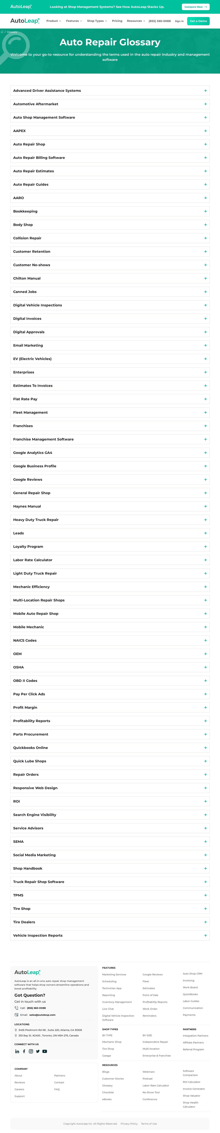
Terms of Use (149, 1123)
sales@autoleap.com (42, 1015)
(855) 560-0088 (160, 21)
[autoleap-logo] (28, 21)
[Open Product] (60, 21)
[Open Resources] (144, 21)
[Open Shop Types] (106, 21)
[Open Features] (81, 21)
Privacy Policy (129, 1123)
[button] (198, 21)
